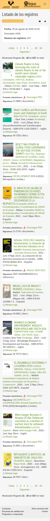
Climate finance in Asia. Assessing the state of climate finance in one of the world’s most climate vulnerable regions (30, 70)
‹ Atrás (11, 48)
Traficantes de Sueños (32, 292)
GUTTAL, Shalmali (35, 154)
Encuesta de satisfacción (13, 511)
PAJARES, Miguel (23, 461)
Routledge (40, 119)
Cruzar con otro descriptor (12, 21)
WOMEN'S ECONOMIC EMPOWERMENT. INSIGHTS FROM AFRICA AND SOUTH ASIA (30, 325)
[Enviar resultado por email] (39, 21)
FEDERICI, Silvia (32, 289)
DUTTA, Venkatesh (29, 116)
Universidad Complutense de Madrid (21, 378)
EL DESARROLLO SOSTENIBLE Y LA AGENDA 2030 (30, 364)
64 (41, 48)
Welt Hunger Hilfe (28, 430)
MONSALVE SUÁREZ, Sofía (30, 157)
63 (36, 48)
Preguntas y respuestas (12, 514)
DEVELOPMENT (21, 176)
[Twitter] (45, 21)
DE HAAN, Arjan (30, 335)
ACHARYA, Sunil (37, 83)
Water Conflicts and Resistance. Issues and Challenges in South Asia (30, 113)
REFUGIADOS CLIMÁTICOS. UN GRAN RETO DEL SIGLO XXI (29, 455)
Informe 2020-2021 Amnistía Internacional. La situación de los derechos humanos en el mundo (29, 244)
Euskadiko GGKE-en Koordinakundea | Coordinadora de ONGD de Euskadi (24, 207)
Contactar (6, 508)
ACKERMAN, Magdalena (32, 160)
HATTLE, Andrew (24, 80)
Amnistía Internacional (34, 250)
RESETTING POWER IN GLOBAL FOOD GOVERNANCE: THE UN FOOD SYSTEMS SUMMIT (31, 148)
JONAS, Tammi (10, 160)
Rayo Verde (20, 464)
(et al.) (43, 116)
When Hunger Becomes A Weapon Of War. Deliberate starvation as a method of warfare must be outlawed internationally (29, 421)
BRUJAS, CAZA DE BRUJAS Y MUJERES (27, 287)
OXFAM (16, 86)
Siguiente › (25, 52)
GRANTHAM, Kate (24, 331)
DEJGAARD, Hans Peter (15, 83)
